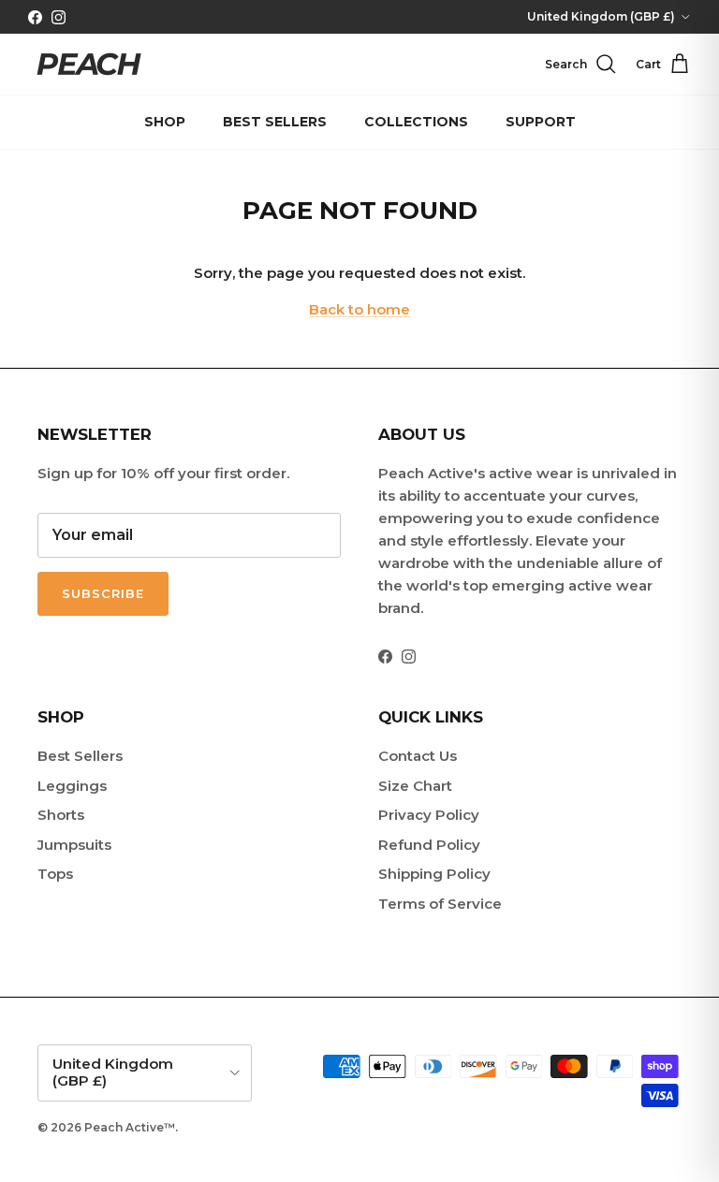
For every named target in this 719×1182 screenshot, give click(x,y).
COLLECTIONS (416, 121)
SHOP (164, 121)
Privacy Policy (428, 815)
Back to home (359, 309)
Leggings (72, 786)
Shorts (60, 815)
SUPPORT (541, 121)
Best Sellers (80, 756)
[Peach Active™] (89, 64)
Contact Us (417, 756)
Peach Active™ (129, 1127)
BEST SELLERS (275, 121)
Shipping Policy (434, 874)
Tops (55, 874)
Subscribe (103, 593)
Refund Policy (429, 845)
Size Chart (415, 786)
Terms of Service (440, 903)
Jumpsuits (74, 845)
